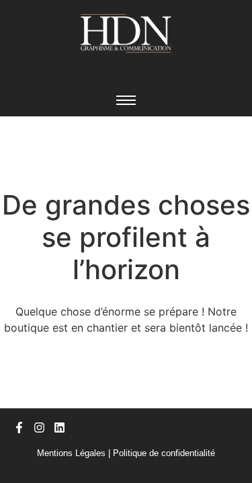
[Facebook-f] (19, 427)
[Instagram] (39, 427)
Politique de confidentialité (164, 453)
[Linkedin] (59, 427)
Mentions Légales (71, 453)
